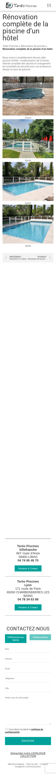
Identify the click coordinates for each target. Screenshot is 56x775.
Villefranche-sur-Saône (15, 638)
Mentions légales (16, 764)
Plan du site (32, 764)
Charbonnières (40, 637)
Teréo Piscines (10, 46)
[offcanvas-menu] (49, 5)
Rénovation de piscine (33, 46)
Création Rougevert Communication (31, 765)
